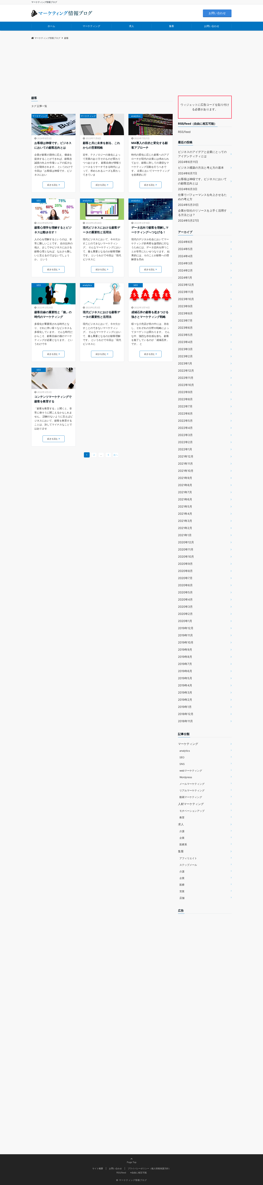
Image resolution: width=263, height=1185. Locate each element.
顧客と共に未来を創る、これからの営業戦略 (101, 145)
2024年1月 (185, 277)
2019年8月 (185, 656)
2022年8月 (185, 399)
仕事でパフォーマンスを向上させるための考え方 (202, 197)
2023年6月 (185, 327)
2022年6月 (185, 413)
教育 (181, 817)
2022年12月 (186, 370)
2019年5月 (185, 678)
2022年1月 (185, 449)
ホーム (51, 26)
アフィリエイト (188, 858)
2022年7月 (185, 406)
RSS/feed (184, 132)
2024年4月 (185, 256)
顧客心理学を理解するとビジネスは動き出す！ (53, 230)
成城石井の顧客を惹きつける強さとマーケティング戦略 (150, 314)
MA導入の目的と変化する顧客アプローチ (149, 145)
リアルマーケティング (191, 790)
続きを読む (52, 184)
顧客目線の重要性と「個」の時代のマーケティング (53, 314)
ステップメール (188, 864)
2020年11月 (185, 549)
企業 (181, 837)
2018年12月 (185, 714)
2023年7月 (185, 320)
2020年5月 (185, 592)
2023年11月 (185, 292)
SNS (182, 763)
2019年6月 (185, 671)
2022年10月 (186, 385)
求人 (131, 26)
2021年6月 (185, 499)
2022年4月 (185, 428)
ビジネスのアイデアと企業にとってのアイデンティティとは (202, 154)
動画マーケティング (190, 797)
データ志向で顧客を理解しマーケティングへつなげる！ (150, 230)
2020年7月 (185, 578)
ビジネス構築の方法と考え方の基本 (201, 167)
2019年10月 (185, 642)
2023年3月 (185, 349)
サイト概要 (97, 1168)
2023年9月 (185, 306)
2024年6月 (185, 242)
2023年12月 (186, 285)
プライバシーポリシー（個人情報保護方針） (149, 1168)
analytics (135, 116)
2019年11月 (185, 635)
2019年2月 (185, 699)
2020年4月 (185, 599)
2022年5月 (185, 420)
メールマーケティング (191, 783)
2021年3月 (185, 521)
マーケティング (91, 26)
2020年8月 (185, 571)
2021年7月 (185, 492)
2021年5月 (185, 506)
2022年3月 (185, 435)
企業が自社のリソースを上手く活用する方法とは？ (202, 213)
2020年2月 (185, 614)
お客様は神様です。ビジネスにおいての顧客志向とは (53, 145)
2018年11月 (185, 721)
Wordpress (185, 777)
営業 (181, 891)
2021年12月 (185, 456)
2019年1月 (185, 707)
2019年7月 (185, 664)
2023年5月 (185, 335)
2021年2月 (185, 528)
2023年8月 (185, 313)
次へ (115, 455)
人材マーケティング (191, 804)
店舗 (181, 897)
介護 (181, 831)
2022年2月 (185, 442)
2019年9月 (185, 649)
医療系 (183, 844)
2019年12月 (185, 628)
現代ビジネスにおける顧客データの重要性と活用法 (101, 230)
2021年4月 (185, 513)
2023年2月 (185, 356)
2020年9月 (185, 563)
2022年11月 (185, 378)
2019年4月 (185, 685)
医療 (181, 884)
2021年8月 (185, 485)
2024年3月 (185, 263)
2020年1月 (185, 621)
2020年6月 (185, 585)
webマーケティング (190, 770)
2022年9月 (185, 392)
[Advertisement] (131, 69)
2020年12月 (186, 542)
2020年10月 (186, 556)
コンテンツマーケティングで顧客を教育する (53, 399)
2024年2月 (185, 270)
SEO (38, 200)
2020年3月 (185, 606)
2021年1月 (185, 535)
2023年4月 (185, 342)
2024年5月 (185, 249)
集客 (171, 26)
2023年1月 (185, 363)
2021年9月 (185, 478)
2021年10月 (185, 470)
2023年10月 (186, 299)
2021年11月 (185, 463)
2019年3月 (185, 692)
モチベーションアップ (191, 810)
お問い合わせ (217, 13)
